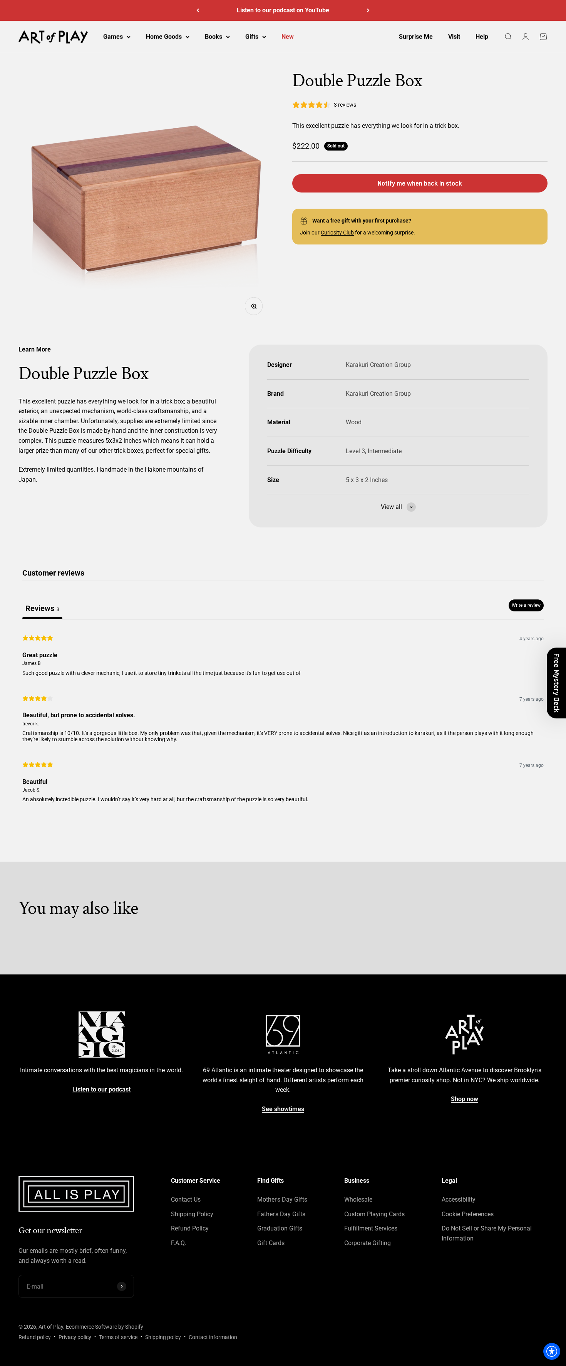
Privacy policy (75, 1337)
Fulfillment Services (370, 1228)
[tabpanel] (283, 717)
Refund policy (34, 1337)
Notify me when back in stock (420, 183)
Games (113, 36)
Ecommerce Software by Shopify (104, 1327)
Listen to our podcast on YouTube (283, 10)
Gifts (251, 36)
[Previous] (197, 10)
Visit (454, 36)
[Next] (368, 10)
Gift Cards (271, 1243)
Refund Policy (190, 1228)
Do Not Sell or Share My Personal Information (487, 1233)
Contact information (213, 1337)
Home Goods (164, 36)
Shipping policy (163, 1337)
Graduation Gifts (279, 1228)
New (287, 36)
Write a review (526, 605)
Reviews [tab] (42, 608)
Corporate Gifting (367, 1243)
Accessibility (459, 1199)
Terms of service (118, 1337)
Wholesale (358, 1199)
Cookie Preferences (468, 1214)
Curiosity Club (337, 232)
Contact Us (186, 1199)
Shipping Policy (192, 1214)
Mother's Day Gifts (282, 1199)
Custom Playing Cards (374, 1214)
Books (213, 36)
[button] (556, 683)
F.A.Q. (178, 1243)
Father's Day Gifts (281, 1214)
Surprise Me (416, 36)
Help (482, 36)
